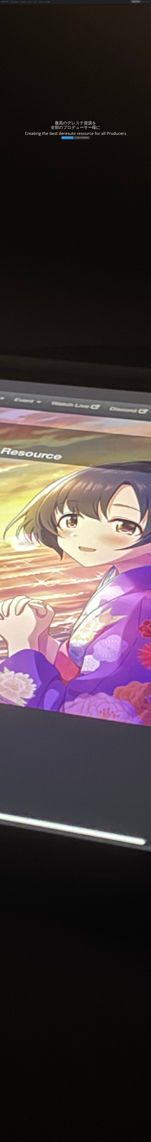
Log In (143, 1)
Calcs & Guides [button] (14, 2)
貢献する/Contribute (67, 137)
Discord (46, 2)
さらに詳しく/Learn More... (82, 137)
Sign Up (148, 1)
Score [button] (35, 2)
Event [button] (29, 2)
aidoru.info (5, 2)
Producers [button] (23, 2)
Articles (41, 2)
